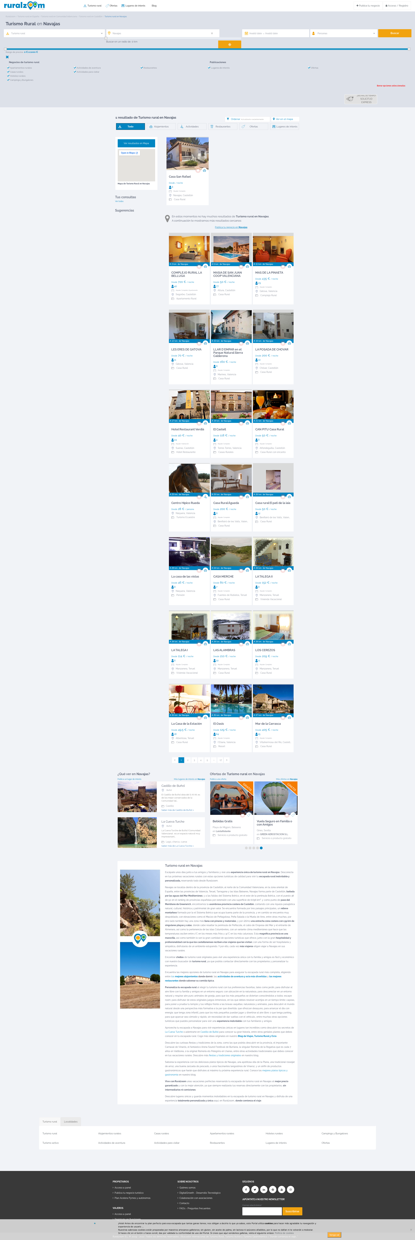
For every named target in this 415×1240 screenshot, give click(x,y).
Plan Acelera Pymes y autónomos (132, 1198)
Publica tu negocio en (231, 227)
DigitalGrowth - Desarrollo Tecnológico (199, 1193)
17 (221, 760)
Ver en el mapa (284, 119)
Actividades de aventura (89, 68)
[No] (411, 1229)
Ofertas (113, 5)
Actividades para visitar (88, 72)
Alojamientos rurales (109, 1133)
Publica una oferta (218, 779)
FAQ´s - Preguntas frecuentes (194, 1208)
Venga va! (334, 1235)
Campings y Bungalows (21, 80)
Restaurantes (150, 68)
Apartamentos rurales (21, 68)
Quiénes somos (187, 1187)
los (184, 976)
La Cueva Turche (174, 1032)
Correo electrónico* (252, 1205)
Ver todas (119, 201)
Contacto (184, 1203)
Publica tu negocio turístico (129, 1193)
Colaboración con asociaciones (195, 1198)
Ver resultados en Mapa (136, 143)
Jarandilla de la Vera (268, 827)
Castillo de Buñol (210, 1032)
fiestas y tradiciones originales (225, 1055)
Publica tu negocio (369, 5)
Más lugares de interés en (189, 779)
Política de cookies (284, 1233)
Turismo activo (50, 1142)
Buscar (395, 33)
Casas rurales (16, 72)
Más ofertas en (286, 779)
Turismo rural (94, 5)
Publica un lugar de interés (129, 779)
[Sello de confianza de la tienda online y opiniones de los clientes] (190, 1218)
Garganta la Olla (221, 830)
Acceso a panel (123, 1187)
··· (214, 760)
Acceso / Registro (397, 5)
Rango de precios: (15, 52)
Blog (154, 5)
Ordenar (247, 119)
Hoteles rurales (17, 76)
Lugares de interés (135, 5)
